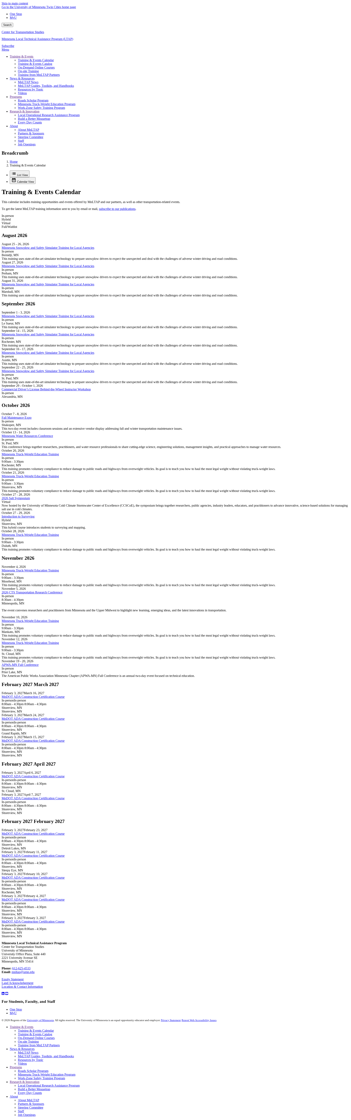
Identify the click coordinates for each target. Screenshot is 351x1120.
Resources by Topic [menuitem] (30, 89)
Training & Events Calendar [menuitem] (36, 60)
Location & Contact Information (22, 986)
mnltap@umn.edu (23, 972)
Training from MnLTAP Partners (39, 1045)
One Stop (16, 14)
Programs (16, 1067)
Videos (22, 1063)
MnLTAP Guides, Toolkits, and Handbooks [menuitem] (46, 85)
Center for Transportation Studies (23, 32)
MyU (13, 17)
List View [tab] (22, 175)
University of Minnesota (40, 1020)
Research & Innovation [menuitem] (24, 111)
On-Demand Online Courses (36, 1038)
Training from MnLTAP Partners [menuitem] (39, 74)
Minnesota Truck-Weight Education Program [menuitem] (46, 104)
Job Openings (27, 1115)
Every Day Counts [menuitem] (30, 122)
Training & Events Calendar (36, 1030)
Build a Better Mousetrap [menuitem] (34, 118)
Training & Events (21, 1027)
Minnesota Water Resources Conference (27, 436)
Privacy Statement (171, 1020)
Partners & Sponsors (31, 1104)
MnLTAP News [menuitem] (28, 82)
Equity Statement (13, 979)
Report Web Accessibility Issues (199, 1020)
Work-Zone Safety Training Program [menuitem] (41, 107)
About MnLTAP (28, 1100)
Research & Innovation (24, 1082)
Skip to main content (15, 3)
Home (14, 161)
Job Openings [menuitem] (27, 144)
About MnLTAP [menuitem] (28, 129)
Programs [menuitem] (16, 96)
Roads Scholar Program (33, 1071)
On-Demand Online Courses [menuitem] (36, 67)
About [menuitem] (14, 126)
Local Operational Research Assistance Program (49, 1085)
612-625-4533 (21, 968)
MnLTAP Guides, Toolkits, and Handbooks (46, 1056)
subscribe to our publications (117, 209)
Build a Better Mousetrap (34, 1089)
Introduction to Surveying (18, 516)
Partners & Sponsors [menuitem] (31, 133)
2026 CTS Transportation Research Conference (32, 592)
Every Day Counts (30, 1093)
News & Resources (22, 1049)
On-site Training (28, 1041)
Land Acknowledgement (17, 983)
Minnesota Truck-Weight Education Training (30, 454)
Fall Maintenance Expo (16, 417)
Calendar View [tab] (25, 181)
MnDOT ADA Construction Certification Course (33, 696)
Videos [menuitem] (22, 93)
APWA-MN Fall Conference (20, 665)
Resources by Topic (30, 1060)
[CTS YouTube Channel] (6, 993)
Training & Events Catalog (35, 1034)
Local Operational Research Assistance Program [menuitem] (49, 115)
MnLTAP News (28, 1052)
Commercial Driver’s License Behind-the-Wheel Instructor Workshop (46, 389)
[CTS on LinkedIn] (3, 993)
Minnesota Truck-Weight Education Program (46, 1074)
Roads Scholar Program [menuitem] (33, 100)
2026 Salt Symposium (16, 498)
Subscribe (8, 46)
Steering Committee (30, 1107)
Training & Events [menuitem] (21, 56)
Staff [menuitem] (21, 140)
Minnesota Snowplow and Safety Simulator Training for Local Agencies (48, 247)
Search (7, 24)
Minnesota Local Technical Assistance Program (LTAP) (37, 39)
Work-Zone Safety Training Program (41, 1078)
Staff (21, 1111)
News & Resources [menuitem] (22, 78)
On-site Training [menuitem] (28, 71)
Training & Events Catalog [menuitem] (35, 64)
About (14, 1096)
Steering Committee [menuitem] (30, 137)
